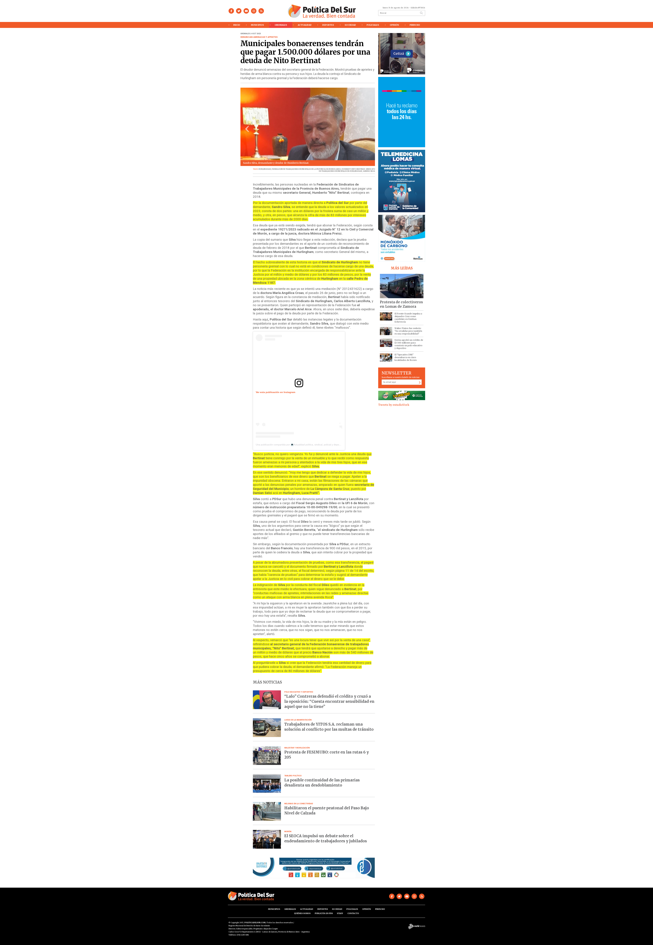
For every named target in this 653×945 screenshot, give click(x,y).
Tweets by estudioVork (393, 404)
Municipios (257, 25)
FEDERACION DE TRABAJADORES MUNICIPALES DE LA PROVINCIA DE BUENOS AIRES (306, 169)
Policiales (373, 25)
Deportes (328, 25)
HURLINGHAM (264, 169)
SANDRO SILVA (369, 171)
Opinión (394, 25)
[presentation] (247, 130)
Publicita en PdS (324, 913)
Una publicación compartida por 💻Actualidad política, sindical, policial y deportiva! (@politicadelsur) (309, 444)
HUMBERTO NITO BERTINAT (353, 169)
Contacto (353, 913)
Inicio (236, 25)
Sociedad (350, 25)
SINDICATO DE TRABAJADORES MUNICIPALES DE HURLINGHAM (347, 170)
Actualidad (305, 25)
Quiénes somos (302, 913)
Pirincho (415, 25)
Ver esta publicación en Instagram (275, 392)
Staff (340, 913)
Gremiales (281, 25)
